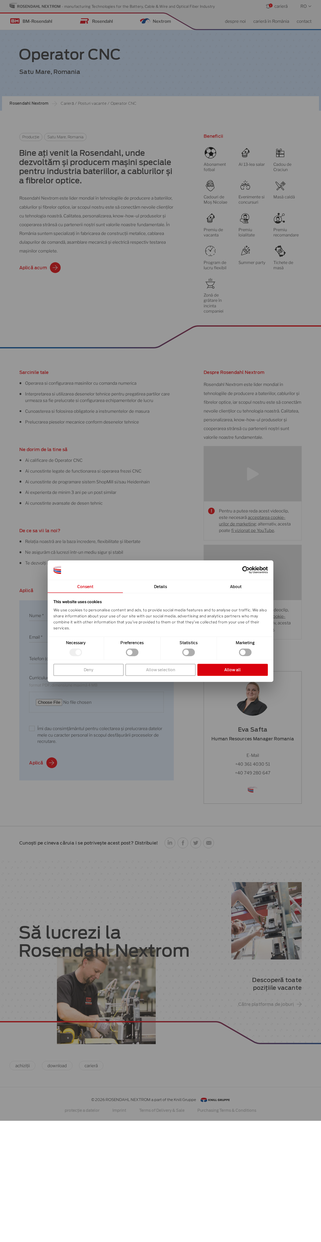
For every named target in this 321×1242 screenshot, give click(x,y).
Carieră (67, 103)
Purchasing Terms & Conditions (226, 1110)
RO (303, 6)
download (57, 1065)
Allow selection (160, 669)
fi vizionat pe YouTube (252, 530)
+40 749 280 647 (252, 772)
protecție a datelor (82, 1110)
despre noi (235, 21)
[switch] (132, 652)
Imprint (119, 1110)
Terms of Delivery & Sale (162, 1110)
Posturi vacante (92, 103)
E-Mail (253, 755)
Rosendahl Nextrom (29, 103)
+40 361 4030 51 (252, 764)
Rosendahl (102, 21)
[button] (170, 843)
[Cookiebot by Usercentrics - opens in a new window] (246, 570)
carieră (281, 6)
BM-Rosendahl (37, 21)
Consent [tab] (85, 586)
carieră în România (271, 21)
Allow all (232, 669)
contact (304, 21)
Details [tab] (160, 586)
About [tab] (236, 586)
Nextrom (162, 21)
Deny (88, 669)
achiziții (22, 1065)
